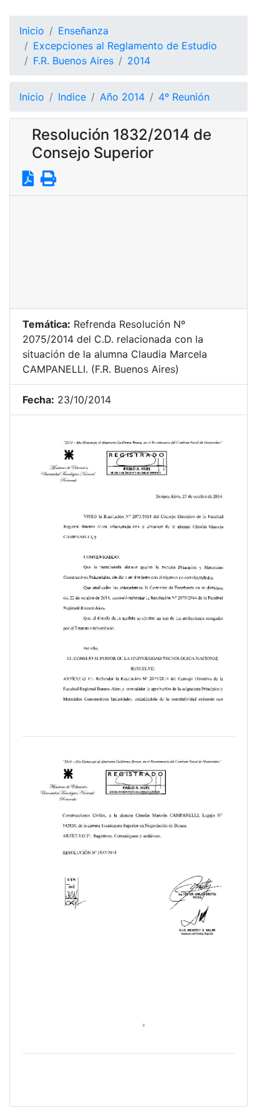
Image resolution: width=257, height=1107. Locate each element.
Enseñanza (83, 30)
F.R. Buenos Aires (73, 60)
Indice (72, 97)
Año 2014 (122, 97)
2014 (138, 60)
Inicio (31, 30)
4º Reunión (184, 97)
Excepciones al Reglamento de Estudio (125, 45)
